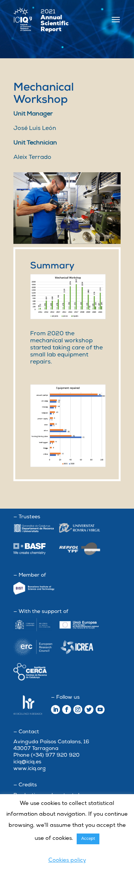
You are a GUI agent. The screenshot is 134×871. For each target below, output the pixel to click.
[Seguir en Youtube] (100, 709)
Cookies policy (67, 860)
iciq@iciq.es (27, 762)
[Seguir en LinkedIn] (55, 709)
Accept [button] (88, 839)
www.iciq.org (29, 768)
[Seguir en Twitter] (88, 709)
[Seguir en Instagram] (77, 709)
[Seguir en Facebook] (66, 709)
